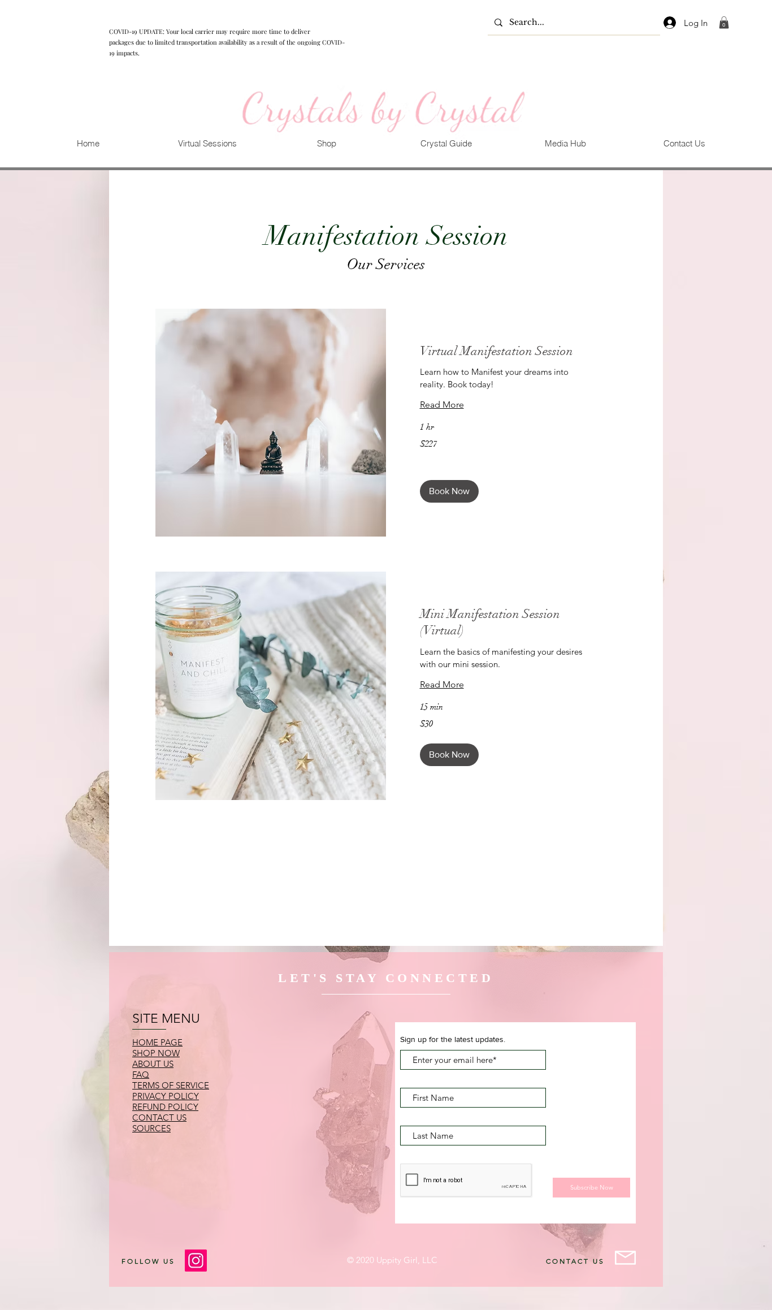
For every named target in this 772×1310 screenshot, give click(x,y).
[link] (724, 22)
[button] (207, 143)
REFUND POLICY (165, 1106)
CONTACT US (159, 1117)
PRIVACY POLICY (165, 1096)
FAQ (140, 1074)
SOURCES (151, 1128)
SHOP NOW (156, 1053)
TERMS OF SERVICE (170, 1085)
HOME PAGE (157, 1042)
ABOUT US (153, 1063)
